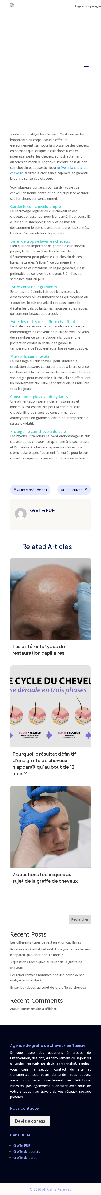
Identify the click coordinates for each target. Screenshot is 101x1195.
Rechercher (79, 919)
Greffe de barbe (25, 1157)
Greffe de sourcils (26, 1151)
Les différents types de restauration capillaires (45, 942)
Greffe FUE (21, 1145)
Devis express (30, 1121)
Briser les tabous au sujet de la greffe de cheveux (48, 987)
